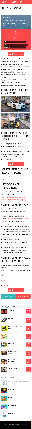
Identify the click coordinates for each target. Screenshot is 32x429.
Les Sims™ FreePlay (13, 335)
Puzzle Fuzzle (12, 405)
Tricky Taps (11, 310)
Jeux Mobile (14, 12)
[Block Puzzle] (4, 390)
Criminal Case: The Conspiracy (13, 352)
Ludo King (11, 343)
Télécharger (17, 54)
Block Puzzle (11, 389)
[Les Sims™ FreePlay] (4, 336)
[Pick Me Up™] (4, 320)
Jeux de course (7, 12)
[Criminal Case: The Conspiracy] (4, 353)
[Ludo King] (4, 344)
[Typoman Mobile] (4, 369)
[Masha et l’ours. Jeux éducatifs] (4, 361)
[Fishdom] (4, 398)
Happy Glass (11, 413)
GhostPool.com (21, 424)
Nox (8, 219)
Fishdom (10, 397)
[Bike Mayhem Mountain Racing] (4, 328)
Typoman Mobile (13, 368)
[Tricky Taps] (4, 311)
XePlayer (26, 219)
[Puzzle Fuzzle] (4, 407)
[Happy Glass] (4, 415)
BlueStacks (13, 219)
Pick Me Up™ (11, 318)
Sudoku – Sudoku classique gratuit (18, 381)
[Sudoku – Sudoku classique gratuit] (4, 382)
